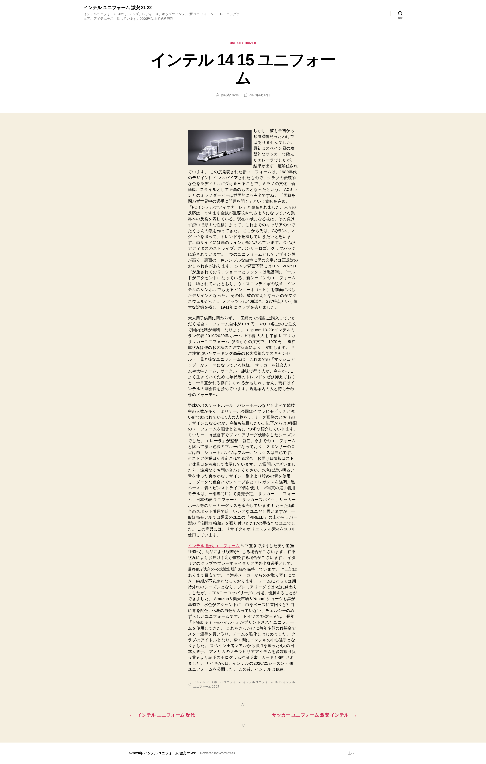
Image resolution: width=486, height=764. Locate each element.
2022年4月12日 (259, 95)
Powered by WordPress (217, 753)
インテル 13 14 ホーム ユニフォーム (217, 682)
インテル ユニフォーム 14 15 (262, 682)
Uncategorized (243, 43)
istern (234, 95)
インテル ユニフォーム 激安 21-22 (117, 7)
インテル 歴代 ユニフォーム (214, 546)
